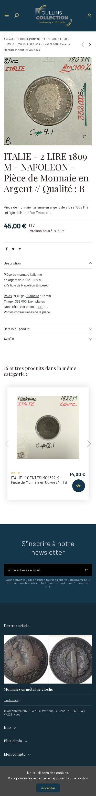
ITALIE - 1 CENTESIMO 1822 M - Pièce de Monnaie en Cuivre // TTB (39, 479)
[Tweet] (13, 249)
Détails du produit (16, 329)
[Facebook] (6, 249)
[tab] (48, 264)
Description (12, 263)
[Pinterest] (20, 249)
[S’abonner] (86, 570)
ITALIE (15, 473)
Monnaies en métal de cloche (28, 689)
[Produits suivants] (89, 44)
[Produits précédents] (83, 44)
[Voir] (78, 485)
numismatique (44, 710)
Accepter (48, 788)
